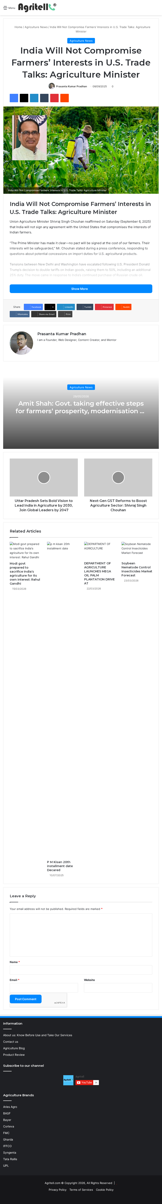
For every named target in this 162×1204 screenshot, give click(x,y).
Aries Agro (10, 1106)
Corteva (8, 1126)
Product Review (14, 1054)
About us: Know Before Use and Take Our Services (37, 1035)
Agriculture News (36, 27)
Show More (79, 289)
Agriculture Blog (14, 1048)
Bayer (7, 1120)
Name (15, 962)
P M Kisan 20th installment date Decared (60, 866)
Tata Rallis (10, 1159)
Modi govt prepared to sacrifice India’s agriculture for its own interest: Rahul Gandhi (25, 573)
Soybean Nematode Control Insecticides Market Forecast (137, 569)
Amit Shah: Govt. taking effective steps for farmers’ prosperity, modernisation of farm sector (81, 411)
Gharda (8, 1139)
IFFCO (7, 1146)
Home (18, 27)
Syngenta (9, 1152)
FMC (6, 1133)
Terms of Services (81, 1189)
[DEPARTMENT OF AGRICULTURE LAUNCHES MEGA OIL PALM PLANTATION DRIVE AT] (99, 550)
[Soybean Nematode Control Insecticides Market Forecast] (137, 550)
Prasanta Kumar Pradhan (71, 86)
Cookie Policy (104, 1189)
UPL (6, 1165)
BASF (7, 1113)
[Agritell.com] (38, 7)
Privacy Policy (57, 1189)
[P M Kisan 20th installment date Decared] (62, 700)
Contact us (10, 1041)
